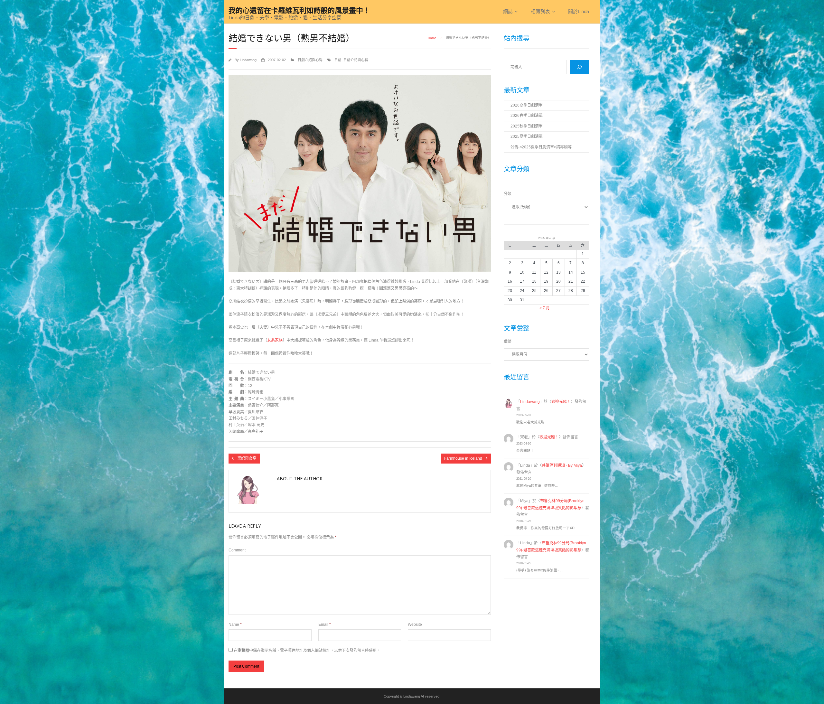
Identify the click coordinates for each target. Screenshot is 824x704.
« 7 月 (544, 308)
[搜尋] (579, 67)
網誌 (508, 11)
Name (235, 624)
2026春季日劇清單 (526, 115)
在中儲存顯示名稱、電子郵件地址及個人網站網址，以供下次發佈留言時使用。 (307, 650)
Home (432, 38)
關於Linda (578, 11)
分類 (507, 194)
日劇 (338, 60)
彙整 (507, 341)
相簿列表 (540, 11)
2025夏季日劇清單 (526, 136)
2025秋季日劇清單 (526, 126)
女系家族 (275, 340)
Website (415, 624)
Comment (237, 550)
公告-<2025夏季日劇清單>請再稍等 (541, 147)
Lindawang (248, 60)
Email (324, 624)
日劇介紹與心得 (310, 60)
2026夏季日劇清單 (526, 105)
